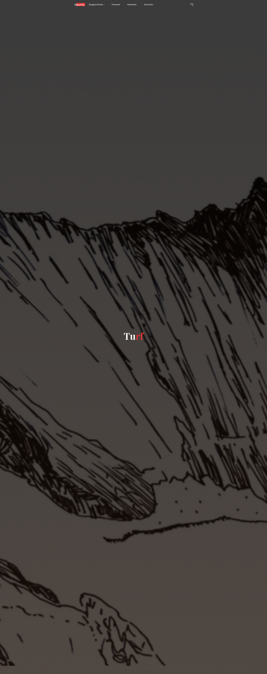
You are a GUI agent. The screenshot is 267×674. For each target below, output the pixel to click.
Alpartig (79, 4)
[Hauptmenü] (191, 5)
